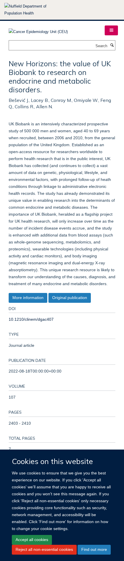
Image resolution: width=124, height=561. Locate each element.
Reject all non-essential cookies (44, 549)
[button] (111, 30)
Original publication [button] (69, 297)
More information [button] (28, 297)
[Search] (112, 45)
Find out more (94, 549)
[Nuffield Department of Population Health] (33, 10)
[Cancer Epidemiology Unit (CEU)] (38, 30)
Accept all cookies (32, 539)
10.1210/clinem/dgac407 (31, 319)
